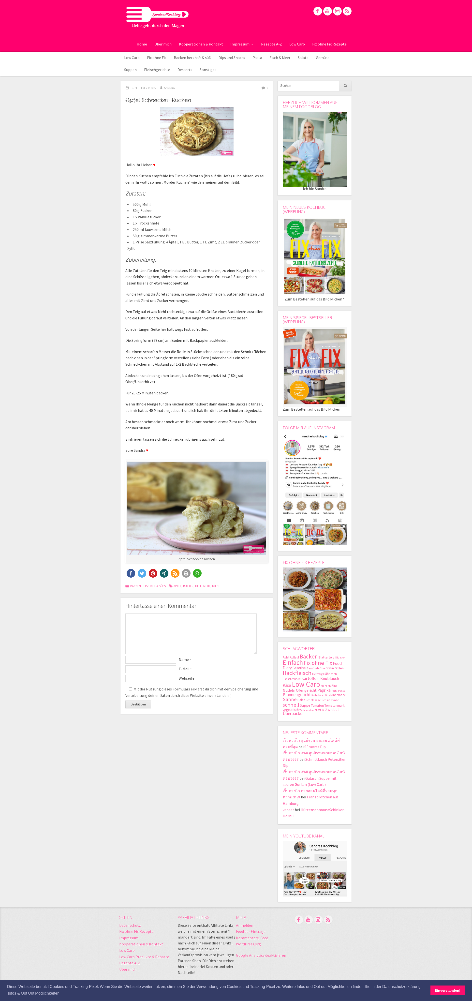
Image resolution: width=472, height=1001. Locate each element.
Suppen (130, 69)
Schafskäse (313, 700)
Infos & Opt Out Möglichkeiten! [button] (34, 993)
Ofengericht (306, 690)
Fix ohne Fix (156, 57)
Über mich (163, 44)
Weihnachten (306, 710)
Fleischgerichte (157, 69)
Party (334, 690)
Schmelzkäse (330, 700)
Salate (303, 57)
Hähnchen (330, 674)
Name (185, 659)
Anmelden (244, 925)
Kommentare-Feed (252, 937)
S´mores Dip (315, 746)
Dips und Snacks (232, 57)
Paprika (324, 690)
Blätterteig (327, 657)
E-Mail (185, 668)
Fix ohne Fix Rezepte (329, 44)
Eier (342, 657)
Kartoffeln (310, 678)
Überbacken (294, 713)
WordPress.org (248, 943)
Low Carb (297, 44)
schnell (291, 704)
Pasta (257, 57)
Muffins (332, 685)
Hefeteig (317, 674)
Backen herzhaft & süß (192, 57)
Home (142, 44)
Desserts (184, 69)
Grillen (339, 668)
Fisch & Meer (279, 57)
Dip (337, 657)
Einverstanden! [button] (447, 990)
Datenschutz (130, 925)
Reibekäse (317, 695)
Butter (188, 586)
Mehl (206, 586)
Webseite (186, 678)
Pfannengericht (297, 694)
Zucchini (319, 710)
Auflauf (294, 657)
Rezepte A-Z (271, 44)
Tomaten (317, 705)
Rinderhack (337, 695)
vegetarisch (291, 710)
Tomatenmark (334, 705)
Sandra (169, 88)
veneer (288, 809)
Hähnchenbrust (291, 679)
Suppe (305, 705)
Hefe (198, 586)
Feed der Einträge (251, 931)
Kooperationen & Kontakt (201, 44)
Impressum (240, 44)
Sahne (290, 699)
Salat (301, 700)
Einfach (293, 662)
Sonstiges (208, 69)
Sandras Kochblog (157, 17)
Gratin (329, 668)
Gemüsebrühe (316, 668)
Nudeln (289, 690)
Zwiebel (332, 709)
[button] (131, 573)
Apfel (177, 586)
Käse (287, 685)
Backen (309, 656)
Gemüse (322, 57)
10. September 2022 (143, 88)
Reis (327, 695)
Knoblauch (329, 678)
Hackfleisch (297, 673)
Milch (216, 586)
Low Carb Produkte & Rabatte (144, 956)
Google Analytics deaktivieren (261, 955)
